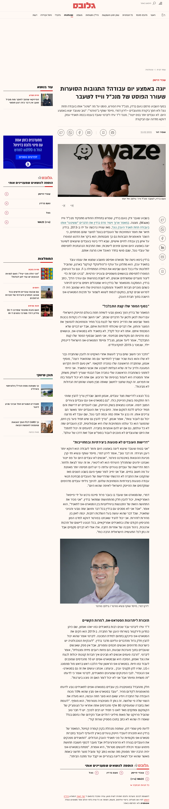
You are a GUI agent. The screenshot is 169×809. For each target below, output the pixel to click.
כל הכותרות (127, 15)
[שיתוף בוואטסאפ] (70, 132)
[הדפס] (112, 132)
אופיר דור (161, 132)
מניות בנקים (34, 269)
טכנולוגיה (68, 15)
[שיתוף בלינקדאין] (162, 247)
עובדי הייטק (159, 80)
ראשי (153, 15)
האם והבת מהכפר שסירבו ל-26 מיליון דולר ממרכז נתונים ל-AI (23, 311)
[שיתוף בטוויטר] (61, 132)
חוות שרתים (33, 306)
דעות (35, 15)
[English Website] (163, 15)
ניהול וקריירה (46, 15)
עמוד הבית (161, 69)
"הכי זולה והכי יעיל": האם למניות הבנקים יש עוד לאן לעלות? (22, 275)
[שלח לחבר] (162, 257)
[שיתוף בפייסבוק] (79, 132)
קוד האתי (81, 796)
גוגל (91, 772)
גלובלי (58, 15)
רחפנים (36, 287)
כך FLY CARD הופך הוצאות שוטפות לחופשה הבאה (25, 424)
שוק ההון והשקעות (110, 15)
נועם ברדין (112, 772)
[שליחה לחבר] (88, 132)
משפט (79, 15)
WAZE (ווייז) (137, 779)
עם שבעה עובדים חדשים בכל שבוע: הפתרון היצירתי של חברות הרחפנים (22, 295)
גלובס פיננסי (141, 15)
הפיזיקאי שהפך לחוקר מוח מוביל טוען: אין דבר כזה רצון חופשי (22, 101)
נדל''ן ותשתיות (92, 15)
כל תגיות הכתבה (141, 785)
